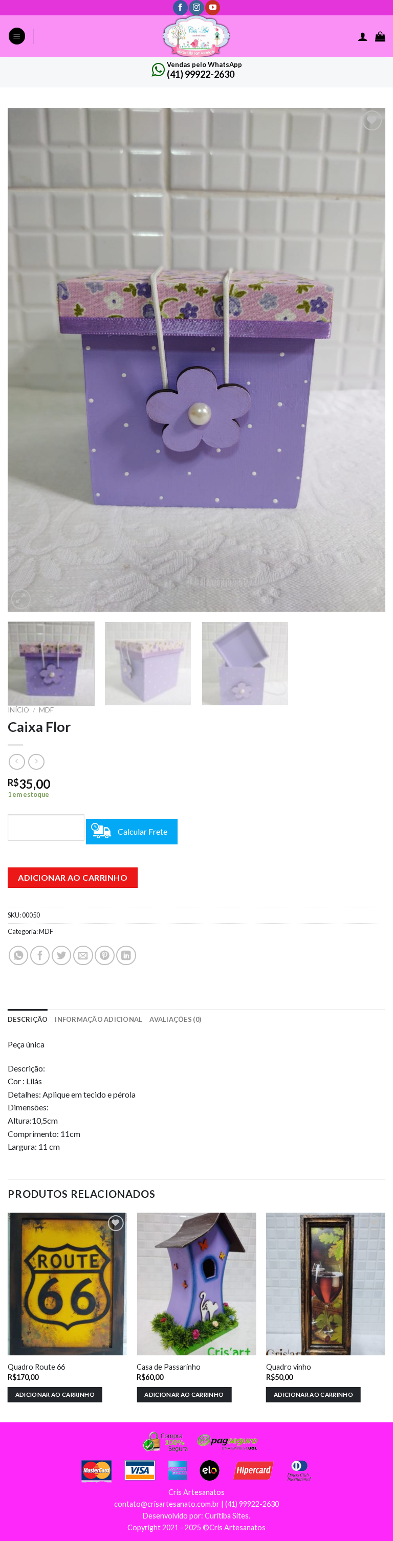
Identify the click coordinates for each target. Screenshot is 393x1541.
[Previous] (28, 359)
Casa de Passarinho (169, 1367)
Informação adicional (98, 1019)
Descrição (28, 1019)
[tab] (28, 1019)
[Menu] (17, 36)
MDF (46, 710)
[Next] (365, 359)
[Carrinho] (380, 36)
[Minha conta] (363, 36)
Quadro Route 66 (36, 1367)
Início (18, 710)
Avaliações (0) (175, 1019)
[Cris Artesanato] (196, 36)
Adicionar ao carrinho (72, 877)
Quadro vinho (288, 1367)
